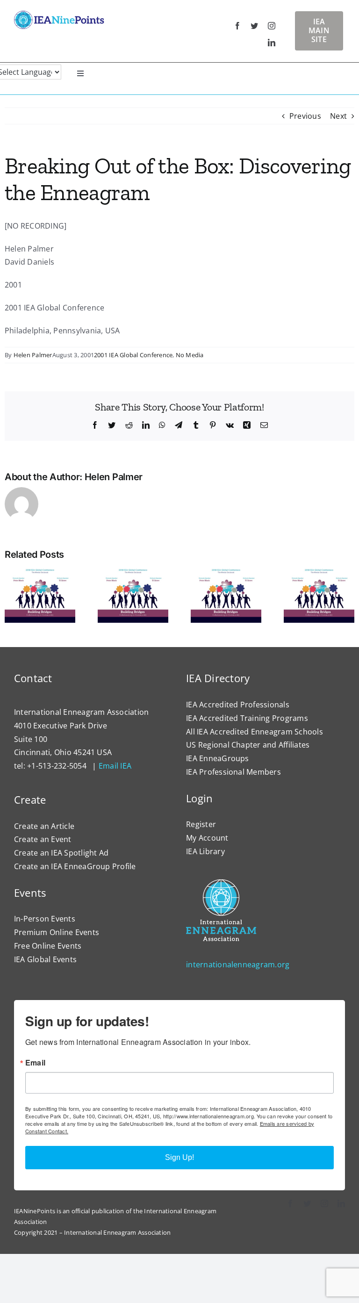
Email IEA (115, 766)
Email (35, 1062)
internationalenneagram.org (237, 964)
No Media (190, 355)
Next (338, 116)
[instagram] (271, 25)
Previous (305, 116)
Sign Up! (179, 1157)
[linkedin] (271, 42)
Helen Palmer (33, 355)
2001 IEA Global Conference (133, 355)
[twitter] (254, 25)
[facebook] (237, 25)
